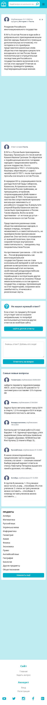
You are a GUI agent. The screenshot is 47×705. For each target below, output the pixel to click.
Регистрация (23, 691)
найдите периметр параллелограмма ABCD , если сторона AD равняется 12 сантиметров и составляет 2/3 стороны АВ (22, 389)
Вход (23, 687)
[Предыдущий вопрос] (39, 19)
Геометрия (8, 535)
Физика (6, 542)
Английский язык (11, 554)
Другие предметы (11, 565)
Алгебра (6, 516)
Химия (6, 539)
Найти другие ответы (23, 329)
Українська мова (11, 527)
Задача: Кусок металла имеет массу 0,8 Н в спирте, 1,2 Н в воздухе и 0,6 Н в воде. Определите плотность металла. (23, 410)
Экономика (8, 546)
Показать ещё (23, 575)
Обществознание (11, 569)
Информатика (9, 531)
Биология (7, 562)
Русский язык (9, 523)
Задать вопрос (24, 675)
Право (6, 550)
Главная (23, 671)
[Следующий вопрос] (42, 19)
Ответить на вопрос (23, 361)
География (8, 558)
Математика (9, 519)
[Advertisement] (23, 93)
